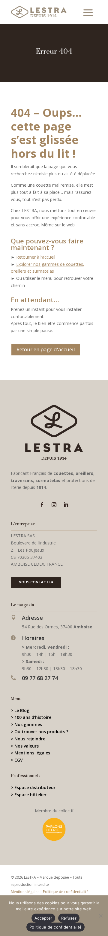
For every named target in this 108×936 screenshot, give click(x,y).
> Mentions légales (30, 753)
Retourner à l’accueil (35, 257)
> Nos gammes (26, 724)
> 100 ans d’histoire (31, 717)
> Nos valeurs (25, 746)
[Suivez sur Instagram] (54, 505)
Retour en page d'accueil (45, 349)
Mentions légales (25, 891)
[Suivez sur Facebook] (42, 505)
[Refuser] (101, 916)
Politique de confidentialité (65, 891)
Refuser (68, 918)
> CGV (17, 760)
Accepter (43, 918)
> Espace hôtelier (28, 794)
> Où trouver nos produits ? (39, 731)
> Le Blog (20, 710)
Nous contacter (36, 582)
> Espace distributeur (33, 787)
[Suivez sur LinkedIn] (66, 505)
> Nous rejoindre (28, 739)
